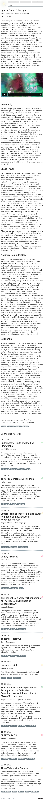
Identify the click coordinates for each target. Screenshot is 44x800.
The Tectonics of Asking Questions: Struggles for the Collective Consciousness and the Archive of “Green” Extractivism (19, 692)
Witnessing (30, 758)
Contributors (38, 2)
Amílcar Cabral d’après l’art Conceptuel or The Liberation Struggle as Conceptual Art (21, 600)
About (14, 2)
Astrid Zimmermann (8, 449)
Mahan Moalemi (7, 482)
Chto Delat (5, 560)
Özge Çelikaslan (7, 523)
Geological (21, 758)
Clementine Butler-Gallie (10, 771)
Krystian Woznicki (24, 700)
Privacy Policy (11, 798)
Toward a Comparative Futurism (17, 478)
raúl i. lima (10, 774)
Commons (5, 547)
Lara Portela (26, 776)
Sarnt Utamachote (8, 642)
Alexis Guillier (27, 771)
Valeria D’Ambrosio (8, 739)
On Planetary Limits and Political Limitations (18, 444)
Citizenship (5, 469)
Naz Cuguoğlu (20, 523)
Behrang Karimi (7, 13)
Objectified (17, 678)
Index (25, 2)
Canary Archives (9, 556)
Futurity (18, 426)
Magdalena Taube (8, 700)
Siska (35, 776)
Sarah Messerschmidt (25, 774)
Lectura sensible (9, 665)
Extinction (11, 426)
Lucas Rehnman (7, 607)
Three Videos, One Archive (14, 768)
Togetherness (23, 547)
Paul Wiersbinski (22, 13)
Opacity (25, 426)
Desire (4, 426)
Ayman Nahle (14, 776)
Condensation (6, 791)
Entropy (21, 791)
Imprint (3, 798)
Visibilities (21, 504)
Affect (4, 678)
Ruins (28, 469)
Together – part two (11, 638)
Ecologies (14, 469)
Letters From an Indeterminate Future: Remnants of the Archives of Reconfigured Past (21, 516)
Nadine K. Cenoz (7, 668)
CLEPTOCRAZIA (9, 735)
